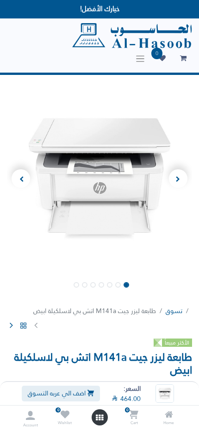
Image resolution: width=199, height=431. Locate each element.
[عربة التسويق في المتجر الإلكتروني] (183, 58)
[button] (178, 178)
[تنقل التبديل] (140, 58)
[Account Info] (30, 415)
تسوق (174, 311)
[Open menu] (99, 417)
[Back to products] (24, 326)
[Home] (169, 415)
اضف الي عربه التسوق (57, 393)
